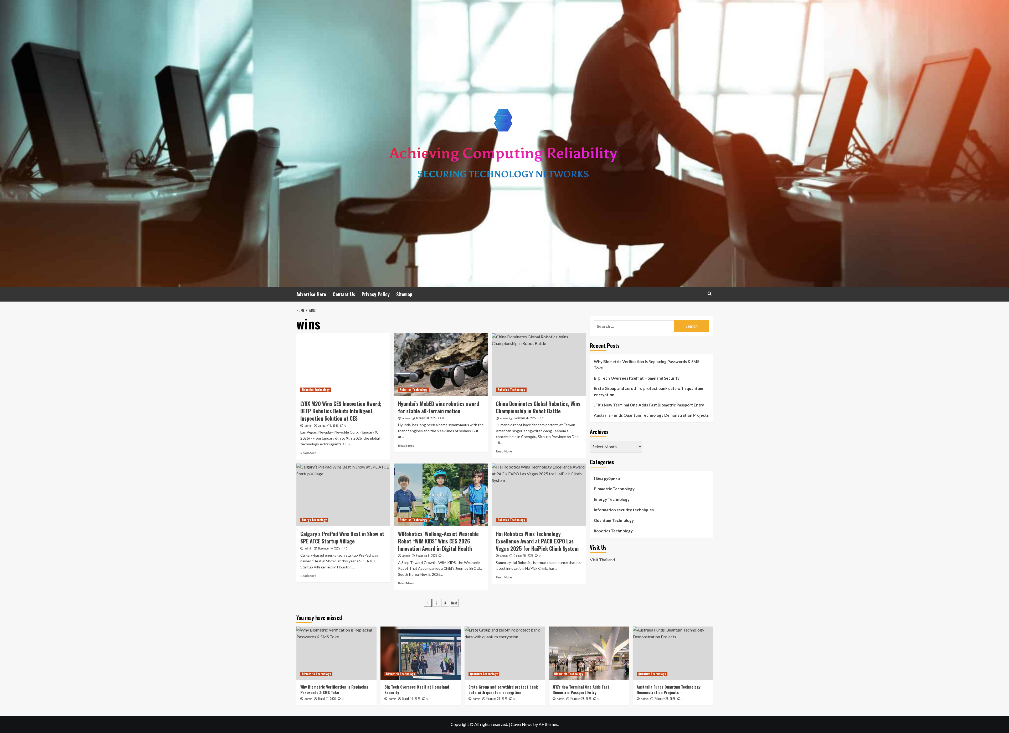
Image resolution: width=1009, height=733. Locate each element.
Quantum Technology (614, 520)
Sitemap (404, 294)
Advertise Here (311, 294)
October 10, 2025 (523, 555)
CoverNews (521, 724)
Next (454, 602)
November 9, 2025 (426, 555)
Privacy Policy (376, 294)
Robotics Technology (316, 390)
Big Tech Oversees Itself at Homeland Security (636, 378)
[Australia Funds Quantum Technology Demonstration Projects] (673, 653)
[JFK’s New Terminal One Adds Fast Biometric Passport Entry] (589, 653)
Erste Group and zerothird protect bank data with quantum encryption (648, 391)
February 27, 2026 (580, 698)
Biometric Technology (614, 488)
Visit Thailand (602, 559)
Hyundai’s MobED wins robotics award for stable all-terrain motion (438, 407)
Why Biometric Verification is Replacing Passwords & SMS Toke (646, 364)
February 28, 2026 (496, 698)
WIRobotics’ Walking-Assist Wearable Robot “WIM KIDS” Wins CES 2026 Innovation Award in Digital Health (438, 541)
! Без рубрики (607, 478)
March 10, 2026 (411, 698)
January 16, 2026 (328, 425)
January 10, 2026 (426, 418)
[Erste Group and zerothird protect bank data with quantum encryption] (505, 653)
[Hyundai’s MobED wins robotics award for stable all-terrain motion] (441, 364)
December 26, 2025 (525, 418)
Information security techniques (624, 509)
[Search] (709, 293)
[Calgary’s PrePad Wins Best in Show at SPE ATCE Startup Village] (343, 495)
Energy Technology (314, 520)
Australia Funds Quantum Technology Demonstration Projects (651, 415)
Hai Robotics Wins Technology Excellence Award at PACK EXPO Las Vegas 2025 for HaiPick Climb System (537, 541)
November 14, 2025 (329, 548)
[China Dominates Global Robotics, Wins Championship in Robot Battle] (539, 364)
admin (308, 425)
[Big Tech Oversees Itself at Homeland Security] (420, 653)
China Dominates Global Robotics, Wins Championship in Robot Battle (538, 407)
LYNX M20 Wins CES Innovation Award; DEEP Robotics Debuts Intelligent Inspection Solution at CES (341, 411)
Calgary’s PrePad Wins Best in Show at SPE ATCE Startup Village (342, 537)
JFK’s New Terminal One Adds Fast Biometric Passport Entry (649, 405)
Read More (308, 453)
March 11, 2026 (327, 698)
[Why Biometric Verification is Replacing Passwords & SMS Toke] (336, 653)
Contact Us (344, 294)
